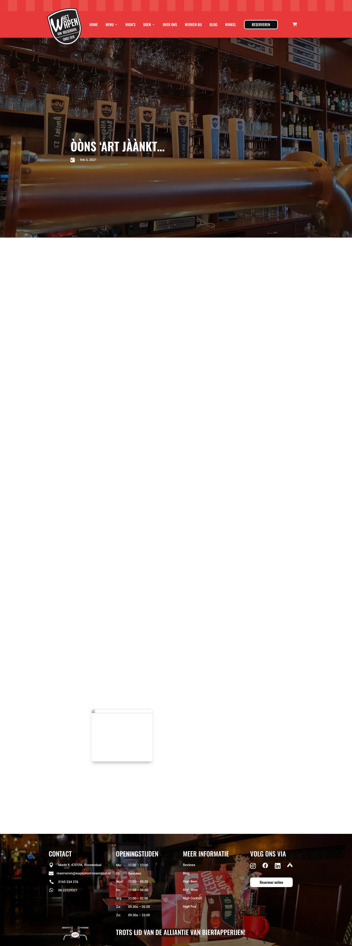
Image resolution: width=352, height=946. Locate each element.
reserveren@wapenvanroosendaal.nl (142, 447)
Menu (110, 24)
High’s (130, 24)
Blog (213, 24)
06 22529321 (67, 890)
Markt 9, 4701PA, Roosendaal (79, 865)
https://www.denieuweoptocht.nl (177, 609)
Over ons (170, 24)
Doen (147, 24)
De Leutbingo (134, 405)
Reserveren (261, 24)
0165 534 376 (68, 882)
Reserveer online (271, 882)
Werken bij (193, 24)
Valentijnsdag (132, 499)
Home (93, 24)
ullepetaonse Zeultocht (156, 572)
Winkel (230, 24)
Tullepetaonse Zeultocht (139, 426)
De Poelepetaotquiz (141, 473)
